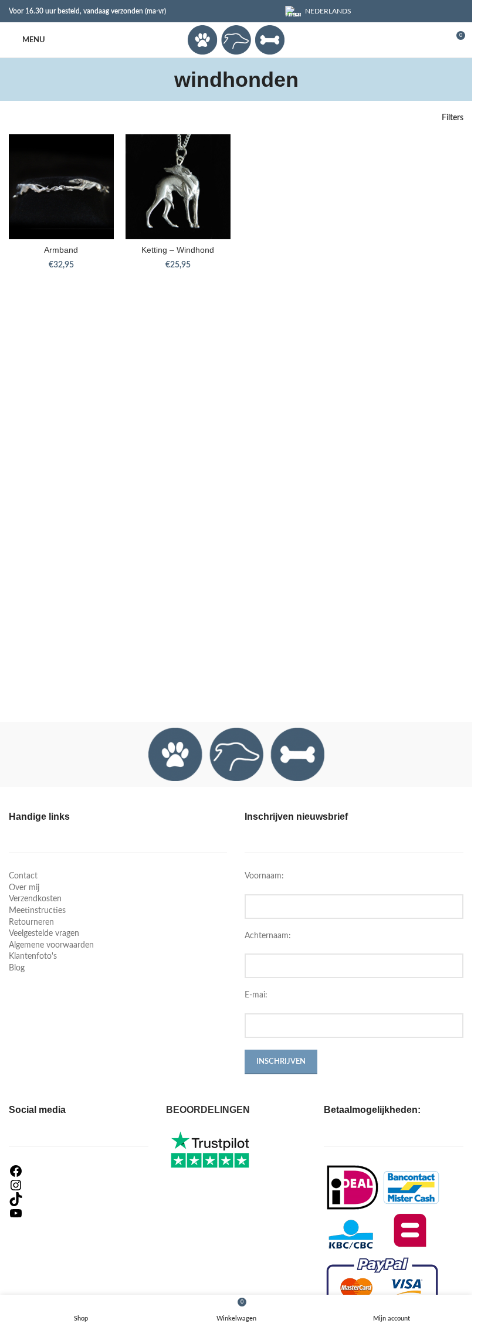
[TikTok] (78, 1199)
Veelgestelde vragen (44, 933)
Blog (17, 968)
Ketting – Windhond (177, 249)
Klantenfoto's (33, 956)
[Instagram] (78, 1185)
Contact (23, 876)
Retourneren (31, 922)
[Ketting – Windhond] (178, 186)
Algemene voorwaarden (51, 945)
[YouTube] (78, 1213)
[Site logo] (236, 40)
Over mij (24, 888)
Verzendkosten (35, 899)
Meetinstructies (37, 911)
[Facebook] (78, 1171)
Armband (61, 249)
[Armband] (61, 186)
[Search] (434, 40)
